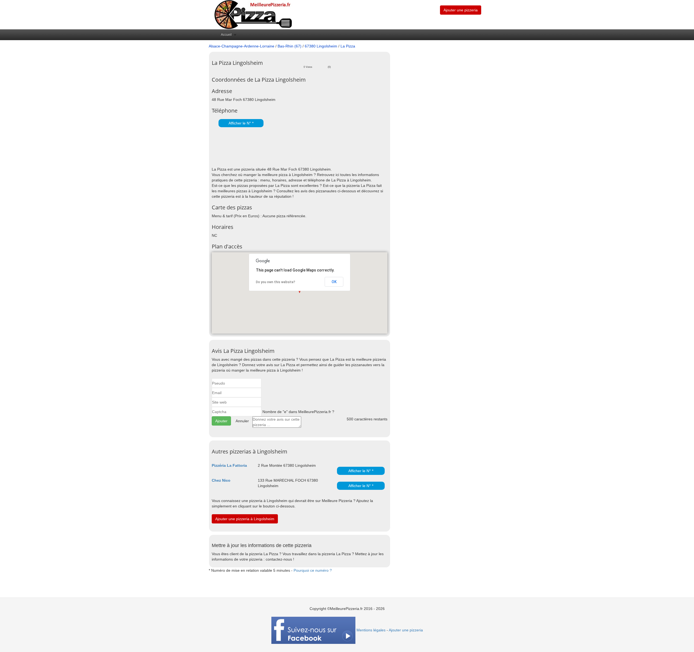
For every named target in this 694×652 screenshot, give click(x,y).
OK (334, 282)
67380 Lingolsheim (321, 46)
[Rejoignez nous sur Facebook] (313, 630)
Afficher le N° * (241, 123)
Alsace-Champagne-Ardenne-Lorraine (241, 46)
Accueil (226, 35)
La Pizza (347, 46)
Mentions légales (370, 630)
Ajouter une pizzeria (461, 10)
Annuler (242, 421)
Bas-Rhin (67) (289, 46)
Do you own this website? (275, 282)
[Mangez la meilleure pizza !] (253, 14)
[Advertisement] (275, 147)
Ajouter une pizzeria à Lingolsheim (244, 519)
